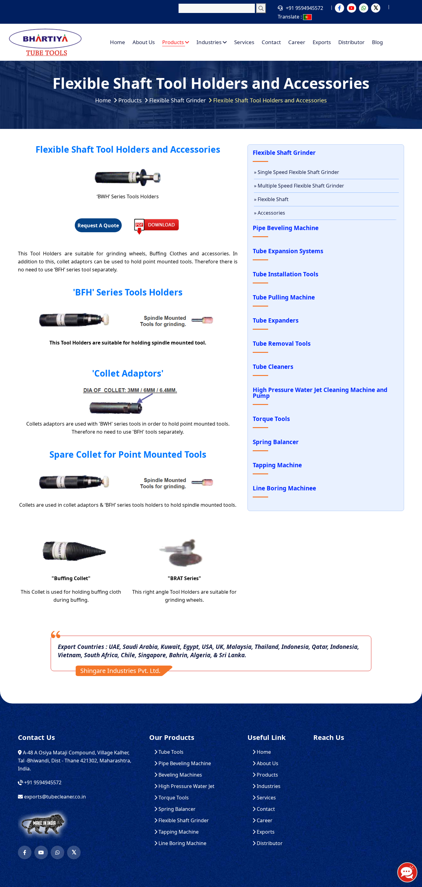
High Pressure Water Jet (185, 786)
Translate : (290, 16)
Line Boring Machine (181, 843)
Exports (322, 42)
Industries (209, 42)
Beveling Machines (179, 775)
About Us (144, 42)
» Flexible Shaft (271, 199)
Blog (377, 42)
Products (173, 42)
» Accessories (269, 212)
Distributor (351, 42)
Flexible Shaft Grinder (177, 100)
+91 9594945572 (304, 8)
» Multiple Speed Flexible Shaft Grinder (299, 185)
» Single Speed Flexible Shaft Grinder (296, 172)
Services (244, 42)
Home (117, 42)
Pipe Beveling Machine (184, 763)
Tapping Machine (178, 832)
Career (296, 42)
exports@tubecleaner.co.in (55, 796)
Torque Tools (173, 797)
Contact (271, 42)
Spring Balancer (176, 809)
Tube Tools (170, 752)
